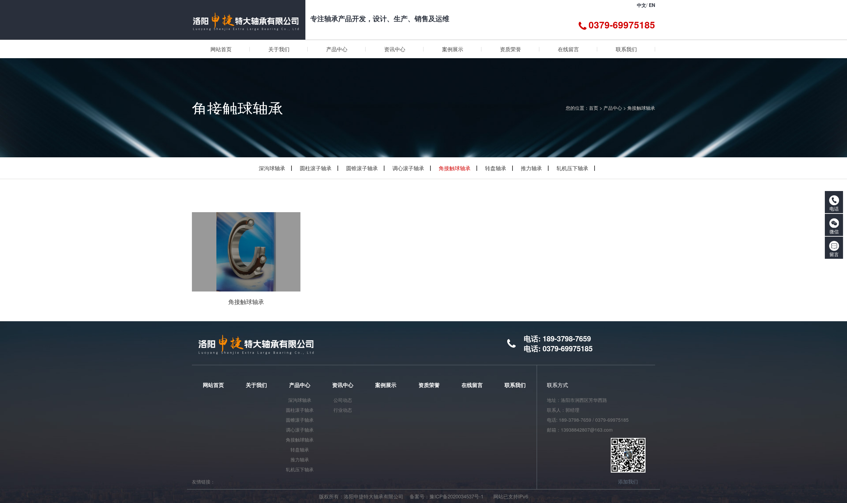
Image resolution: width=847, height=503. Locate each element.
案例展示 (385, 385)
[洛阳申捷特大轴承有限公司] (246, 20)
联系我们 (515, 385)
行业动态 (343, 409)
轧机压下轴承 (572, 168)
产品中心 (612, 107)
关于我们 (256, 385)
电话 (834, 208)
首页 (593, 107)
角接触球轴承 (641, 107)
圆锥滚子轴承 (362, 168)
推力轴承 (531, 168)
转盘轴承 (495, 168)
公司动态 (343, 400)
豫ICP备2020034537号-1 (456, 496)
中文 (641, 5)
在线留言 (472, 385)
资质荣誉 (429, 385)
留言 (834, 254)
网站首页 (213, 385)
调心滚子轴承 (408, 168)
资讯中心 (342, 385)
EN (652, 5)
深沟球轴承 (272, 168)
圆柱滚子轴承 (316, 168)
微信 (834, 231)
